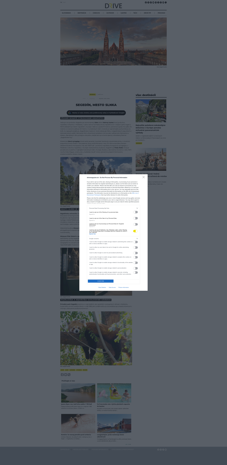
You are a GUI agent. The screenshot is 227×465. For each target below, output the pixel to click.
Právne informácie (123, 287)
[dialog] (113, 232)
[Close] (144, 177)
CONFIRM (100, 281)
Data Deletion (102, 287)
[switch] (135, 212)
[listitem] (113, 208)
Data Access (112, 287)
